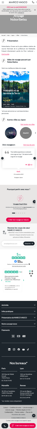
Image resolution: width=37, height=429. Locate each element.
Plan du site (29, 412)
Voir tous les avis (29, 145)
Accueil (3, 35)
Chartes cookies (19, 412)
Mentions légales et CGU (23, 410)
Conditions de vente (15, 407)
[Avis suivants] (23, 280)
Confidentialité (9, 412)
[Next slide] (35, 133)
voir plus (8, 281)
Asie (8, 35)
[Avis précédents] (1, 280)
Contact (5, 407)
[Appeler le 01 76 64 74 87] (33, 2)
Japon (13, 35)
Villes (17, 35)
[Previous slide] (1, 133)
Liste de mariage (27, 407)
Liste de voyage (9, 410)
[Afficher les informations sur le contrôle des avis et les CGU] (29, 264)
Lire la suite (5, 54)
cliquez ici (21, 12)
